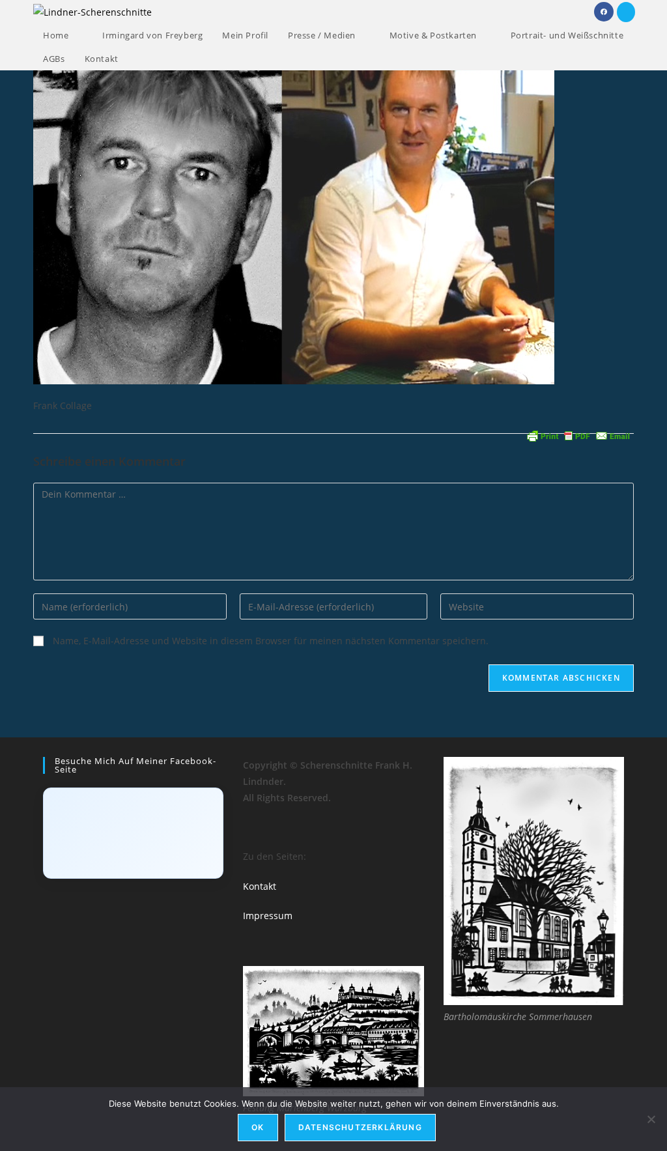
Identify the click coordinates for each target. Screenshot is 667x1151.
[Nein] (650, 1119)
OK (257, 1127)
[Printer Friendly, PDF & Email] (578, 435)
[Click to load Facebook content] (133, 833)
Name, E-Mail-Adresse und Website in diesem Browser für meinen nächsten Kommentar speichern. (271, 640)
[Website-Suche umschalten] (141, 58)
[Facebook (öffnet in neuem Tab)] (604, 11)
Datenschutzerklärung (360, 1127)
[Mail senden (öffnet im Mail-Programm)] (626, 12)
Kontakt (259, 886)
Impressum (267, 915)
